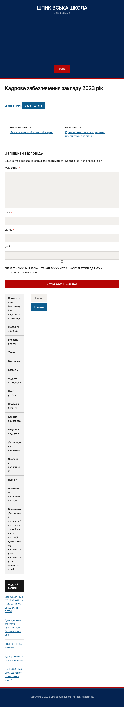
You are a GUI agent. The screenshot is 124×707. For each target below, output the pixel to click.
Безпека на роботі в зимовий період (31, 132)
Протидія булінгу (13, 406)
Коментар (13, 167)
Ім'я (8, 212)
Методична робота (14, 328)
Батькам (13, 369)
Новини (12, 479)
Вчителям (14, 361)
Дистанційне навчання (14, 446)
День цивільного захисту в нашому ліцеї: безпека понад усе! (14, 627)
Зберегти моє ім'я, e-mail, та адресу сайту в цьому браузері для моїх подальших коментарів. (53, 270)
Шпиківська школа (62, 8)
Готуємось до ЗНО (14, 431)
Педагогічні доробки (14, 380)
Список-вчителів (13, 106)
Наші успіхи (12, 393)
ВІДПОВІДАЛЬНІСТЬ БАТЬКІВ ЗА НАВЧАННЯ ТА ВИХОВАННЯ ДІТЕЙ (14, 604)
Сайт (8, 246)
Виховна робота (13, 341)
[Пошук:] (40, 298)
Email (9, 229)
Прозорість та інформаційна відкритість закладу (14, 308)
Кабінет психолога (14, 418)
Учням (12, 352)
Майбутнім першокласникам (14, 494)
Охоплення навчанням (14, 464)
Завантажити (33, 105)
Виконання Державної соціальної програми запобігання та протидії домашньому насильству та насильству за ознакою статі (14, 539)
